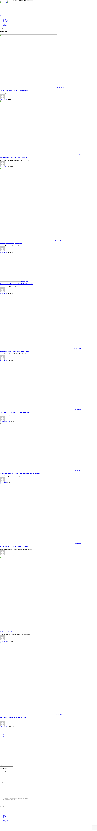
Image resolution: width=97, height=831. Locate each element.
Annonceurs (2, 787)
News (4, 773)
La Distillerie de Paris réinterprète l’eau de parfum (14, 351)
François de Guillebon (5, 421)
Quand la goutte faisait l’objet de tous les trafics (14, 90)
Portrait (26, 281)
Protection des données (5, 792)
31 (3, 740)
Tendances (79, 348)
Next (4, 742)
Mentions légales (4, 789)
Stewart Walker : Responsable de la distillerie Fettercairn (16, 284)
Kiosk (4, 821)
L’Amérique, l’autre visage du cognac (11, 243)
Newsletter (5, 820)
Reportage (79, 154)
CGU (1, 794)
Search (31, 0)
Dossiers (59, 87)
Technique (79, 470)
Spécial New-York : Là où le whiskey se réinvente (14, 546)
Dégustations (6, 776)
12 (3, 736)
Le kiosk (5, 778)
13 (3, 738)
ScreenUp (9, 806)
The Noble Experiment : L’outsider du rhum (13, 717)
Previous (5, 729)
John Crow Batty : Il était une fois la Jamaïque (13, 157)
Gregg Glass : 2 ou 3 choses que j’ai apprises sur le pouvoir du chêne (20, 473)
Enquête (62, 87)
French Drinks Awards (8, 779)
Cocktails (5, 777)
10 (3, 734)
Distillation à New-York (7, 632)
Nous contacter (3, 784)
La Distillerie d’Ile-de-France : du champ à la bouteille (15, 412)
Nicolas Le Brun (3, 99)
